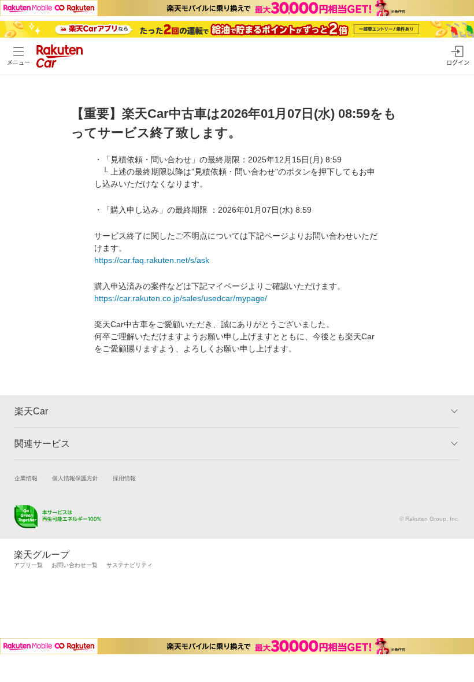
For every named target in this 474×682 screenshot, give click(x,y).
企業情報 (26, 478)
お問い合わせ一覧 (74, 565)
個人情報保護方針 (75, 478)
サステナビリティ (129, 565)
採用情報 (124, 478)
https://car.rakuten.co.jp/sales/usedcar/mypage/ (180, 298)
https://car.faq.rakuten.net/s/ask (151, 260)
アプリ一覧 (28, 565)
